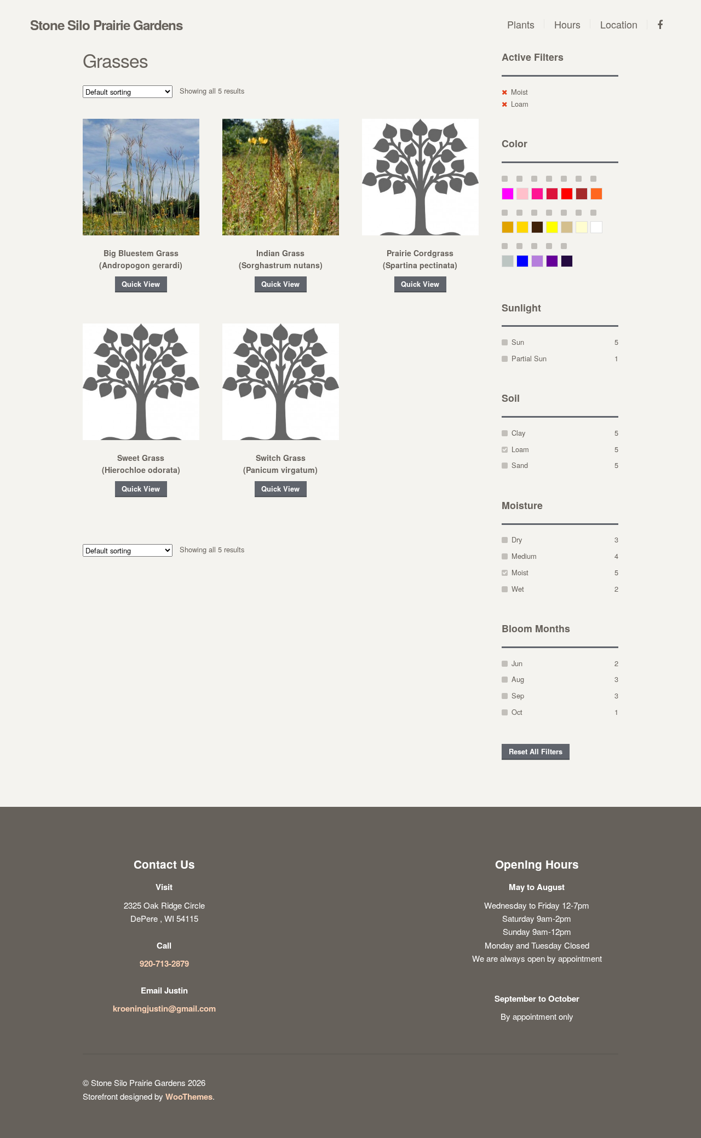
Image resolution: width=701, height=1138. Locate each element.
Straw (572, 227)
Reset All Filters (535, 751)
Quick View (141, 284)
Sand (520, 465)
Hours (567, 24)
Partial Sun (529, 358)
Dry (517, 539)
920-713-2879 (164, 963)
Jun (517, 663)
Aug (518, 679)
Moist (519, 91)
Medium (524, 556)
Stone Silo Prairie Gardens (106, 24)
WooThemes (188, 1096)
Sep (518, 695)
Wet (518, 589)
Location (618, 24)
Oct (517, 712)
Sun (518, 342)
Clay (518, 433)
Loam (519, 104)
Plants (521, 24)
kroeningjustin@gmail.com (164, 1008)
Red (572, 193)
